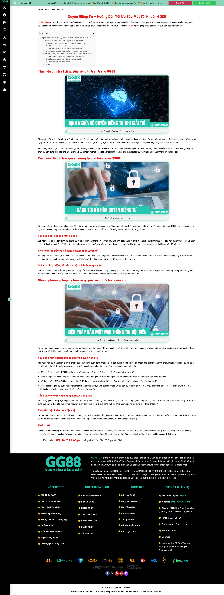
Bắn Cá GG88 (87, 501)
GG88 (4, 7)
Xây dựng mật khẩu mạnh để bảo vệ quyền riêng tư (66, 56)
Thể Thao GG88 (89, 514)
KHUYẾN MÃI (4, 75)
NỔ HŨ (4, 30)
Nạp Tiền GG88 (128, 507)
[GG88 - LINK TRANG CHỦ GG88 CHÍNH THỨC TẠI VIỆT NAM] (5, 1)
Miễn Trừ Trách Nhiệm (67, 440)
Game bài (4, 45)
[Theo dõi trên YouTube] (121, 573)
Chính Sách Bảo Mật (50, 507)
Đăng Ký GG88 (128, 495)
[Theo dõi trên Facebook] (107, 573)
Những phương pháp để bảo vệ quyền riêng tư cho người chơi (68, 54)
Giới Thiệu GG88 (48, 495)
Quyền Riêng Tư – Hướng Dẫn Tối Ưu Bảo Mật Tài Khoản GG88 (67, 37)
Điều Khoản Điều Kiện (51, 501)
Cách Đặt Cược (128, 531)
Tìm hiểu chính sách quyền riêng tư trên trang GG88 (64, 41)
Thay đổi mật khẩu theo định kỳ (60, 62)
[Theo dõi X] (112, 573)
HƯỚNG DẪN (4, 67)
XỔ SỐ (4, 60)
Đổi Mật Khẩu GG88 (130, 525)
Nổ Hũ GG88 (87, 508)
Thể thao (4, 37)
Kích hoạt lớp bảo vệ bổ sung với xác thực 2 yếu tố (66, 48)
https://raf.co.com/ (181, 501)
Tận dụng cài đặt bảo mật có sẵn (60, 46)
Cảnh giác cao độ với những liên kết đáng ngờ (65, 59)
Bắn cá (4, 22)
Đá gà (4, 52)
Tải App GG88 (127, 519)
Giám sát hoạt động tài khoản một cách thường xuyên (68, 51)
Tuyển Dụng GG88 (49, 537)
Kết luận (48, 64)
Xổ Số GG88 (87, 533)
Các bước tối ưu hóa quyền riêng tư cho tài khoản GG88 (65, 43)
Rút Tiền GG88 (128, 513)
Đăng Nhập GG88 (129, 501)
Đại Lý (4, 82)
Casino (4, 15)
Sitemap (166, 537)
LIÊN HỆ (4, 90)
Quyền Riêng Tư (48, 525)
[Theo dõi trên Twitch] (126, 573)
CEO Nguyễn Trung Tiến (52, 543)
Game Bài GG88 (89, 520)
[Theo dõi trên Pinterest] (117, 573)
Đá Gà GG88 (87, 527)
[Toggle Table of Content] (91, 34)
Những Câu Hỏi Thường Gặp (54, 519)
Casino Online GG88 (91, 495)
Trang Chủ (42, 10)
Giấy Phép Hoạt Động (51, 513)
